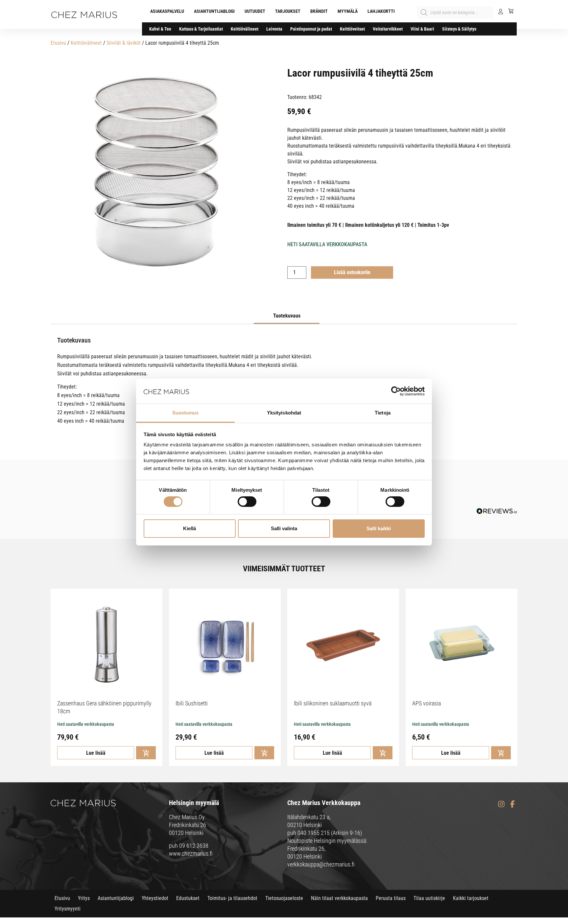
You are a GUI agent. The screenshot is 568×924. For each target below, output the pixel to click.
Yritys (84, 898)
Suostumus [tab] (185, 412)
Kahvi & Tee (160, 29)
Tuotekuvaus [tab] (286, 316)
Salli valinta (284, 528)
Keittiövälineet (244, 29)
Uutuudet (255, 11)
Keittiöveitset (352, 29)
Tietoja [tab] (382, 412)
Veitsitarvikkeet (388, 29)
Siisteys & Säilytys (459, 29)
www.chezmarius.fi (191, 853)
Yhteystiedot (155, 898)
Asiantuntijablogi (214, 11)
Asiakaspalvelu (167, 11)
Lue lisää (96, 753)
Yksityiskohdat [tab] (284, 412)
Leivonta (274, 29)
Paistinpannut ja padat (311, 29)
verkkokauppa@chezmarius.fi (321, 864)
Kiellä (189, 528)
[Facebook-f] (512, 804)
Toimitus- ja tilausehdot (232, 898)
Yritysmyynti (68, 909)
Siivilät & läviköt (123, 43)
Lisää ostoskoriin (352, 272)
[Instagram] (501, 804)
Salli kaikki (379, 528)
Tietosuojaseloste (284, 898)
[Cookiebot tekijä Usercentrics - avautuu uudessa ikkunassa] (396, 391)
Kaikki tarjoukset (470, 898)
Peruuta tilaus (391, 898)
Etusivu (58, 43)
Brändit (319, 11)
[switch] (247, 501)
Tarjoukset (287, 11)
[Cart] (508, 10)
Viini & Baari (422, 29)
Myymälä (348, 11)
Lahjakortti (381, 11)
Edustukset (188, 898)
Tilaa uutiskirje (429, 898)
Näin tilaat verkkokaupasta (339, 898)
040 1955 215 (313, 832)
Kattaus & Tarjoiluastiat (201, 29)
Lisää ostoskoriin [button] (146, 752)
